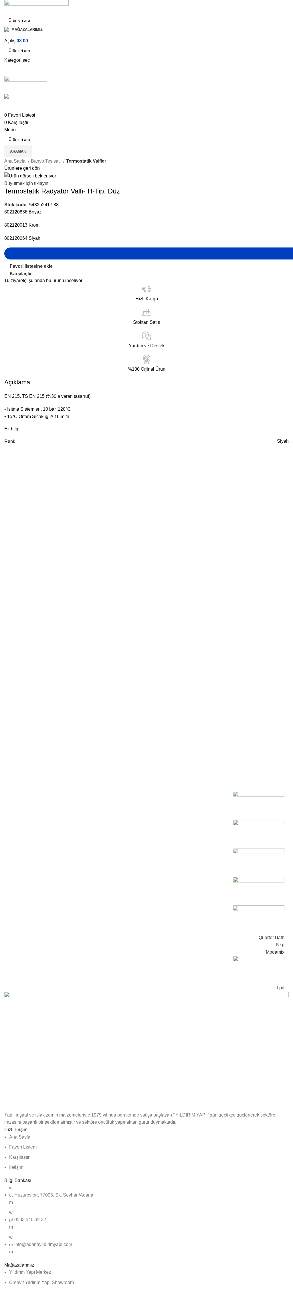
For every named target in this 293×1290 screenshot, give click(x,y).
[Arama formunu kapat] (7, 7)
